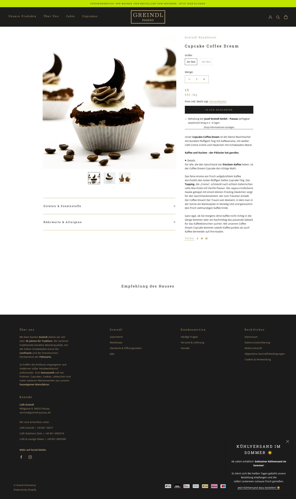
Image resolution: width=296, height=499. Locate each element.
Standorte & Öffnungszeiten (126, 348)
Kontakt (185, 348)
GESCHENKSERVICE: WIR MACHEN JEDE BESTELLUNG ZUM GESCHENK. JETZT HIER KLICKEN (147, 3)
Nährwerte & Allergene (63, 222)
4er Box (206, 61)
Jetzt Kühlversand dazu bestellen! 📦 (259, 487)
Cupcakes (90, 16)
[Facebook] (197, 238)
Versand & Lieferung (192, 342)
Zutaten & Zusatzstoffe (62, 206)
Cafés (70, 16)
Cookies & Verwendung (258, 359)
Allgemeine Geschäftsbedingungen (265, 353)
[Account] (270, 17)
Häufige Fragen (189, 336)
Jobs (112, 353)
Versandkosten (217, 101)
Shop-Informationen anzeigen (219, 127)
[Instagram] (30, 457)
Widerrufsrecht (253, 348)
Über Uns (51, 16)
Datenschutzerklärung (257, 342)
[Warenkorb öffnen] (285, 17)
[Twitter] (202, 238)
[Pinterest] (206, 238)
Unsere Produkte (22, 16)
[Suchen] (278, 17)
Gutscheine (116, 336)
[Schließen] (287, 441)
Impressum (251, 336)
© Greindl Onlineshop (25, 485)
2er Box (191, 61)
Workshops (116, 342)
